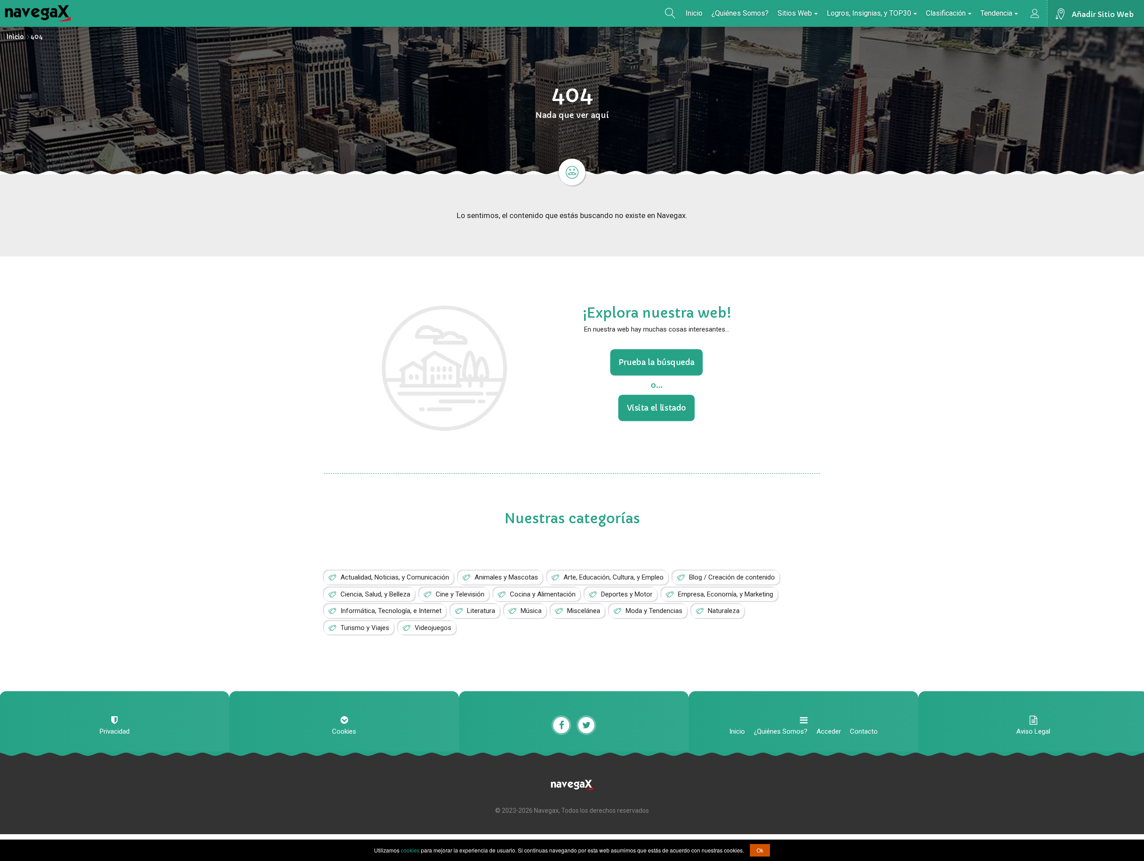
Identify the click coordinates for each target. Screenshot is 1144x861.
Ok (760, 850)
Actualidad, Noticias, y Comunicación (395, 577)
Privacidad (115, 731)
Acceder (828, 731)
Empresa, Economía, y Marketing (725, 594)
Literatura (481, 611)
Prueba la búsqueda (656, 362)
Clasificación (946, 13)
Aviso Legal (1033, 731)
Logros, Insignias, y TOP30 (869, 13)
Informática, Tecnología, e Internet (391, 611)
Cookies (344, 731)
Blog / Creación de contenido (732, 577)
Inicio (694, 13)
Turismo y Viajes (365, 628)
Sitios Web (795, 13)
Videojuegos (433, 628)
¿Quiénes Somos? (740, 13)
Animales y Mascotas (506, 577)
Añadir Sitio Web (1103, 14)
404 (36, 37)
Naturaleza (724, 611)
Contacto (864, 731)
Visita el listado (656, 407)
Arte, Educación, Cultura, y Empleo (614, 577)
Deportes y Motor (626, 594)
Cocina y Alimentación (543, 594)
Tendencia (996, 13)
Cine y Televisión (460, 594)
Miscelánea (583, 611)
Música (531, 611)
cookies (410, 850)
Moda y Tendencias (654, 611)
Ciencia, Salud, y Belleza (375, 594)
